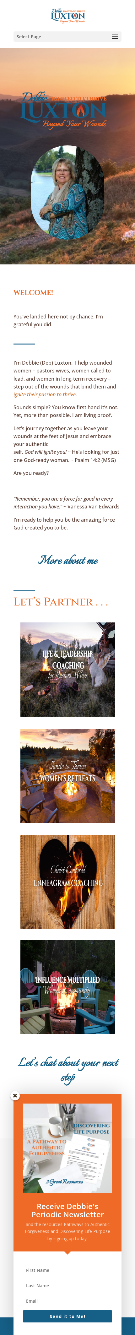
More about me (67, 561)
